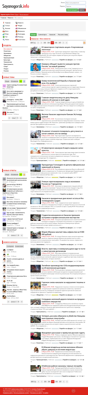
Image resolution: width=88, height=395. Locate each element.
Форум (20, 25)
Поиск (7, 39)
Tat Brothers (11, 296)
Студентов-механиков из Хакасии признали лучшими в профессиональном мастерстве (61, 216)
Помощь (20, 37)
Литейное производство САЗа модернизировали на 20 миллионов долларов (63, 266)
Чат (6, 37)
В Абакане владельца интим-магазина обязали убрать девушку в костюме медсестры (62, 348)
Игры (7, 34)
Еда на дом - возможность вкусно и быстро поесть (16, 213)
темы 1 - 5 (15, 118)
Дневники (21, 31)
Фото (6, 31)
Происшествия (9, 58)
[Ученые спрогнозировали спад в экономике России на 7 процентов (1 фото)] (35, 184)
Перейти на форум (66, 60)
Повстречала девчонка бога (17, 276)
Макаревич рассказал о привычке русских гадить (63, 333)
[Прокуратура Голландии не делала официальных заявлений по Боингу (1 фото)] (35, 167)
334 (48, 43)
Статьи (7, 25)
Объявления (22, 28)
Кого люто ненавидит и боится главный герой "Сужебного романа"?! (13, 93)
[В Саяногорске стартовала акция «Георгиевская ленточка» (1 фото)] (35, 50)
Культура (7, 60)
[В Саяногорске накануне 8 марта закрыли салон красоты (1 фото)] (35, 150)
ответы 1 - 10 (15, 235)
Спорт (6, 66)
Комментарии (19, 246)
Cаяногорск (42, 34)
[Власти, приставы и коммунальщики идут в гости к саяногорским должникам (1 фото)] (35, 251)
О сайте (45, 393)
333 (45, 43)
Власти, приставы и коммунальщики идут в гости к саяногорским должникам (63, 250)
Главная (3, 18)
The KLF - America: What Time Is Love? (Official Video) (17, 291)
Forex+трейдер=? (13, 223)
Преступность (8, 64)
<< (9, 118)
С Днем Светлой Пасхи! (15, 219)
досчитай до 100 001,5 (14, 184)
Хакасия (52, 34)
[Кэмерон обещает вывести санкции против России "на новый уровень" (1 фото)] (35, 67)
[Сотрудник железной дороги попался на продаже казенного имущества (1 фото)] (35, 301)
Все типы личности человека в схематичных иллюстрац (17, 203)
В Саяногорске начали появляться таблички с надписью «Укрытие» (13, 191)
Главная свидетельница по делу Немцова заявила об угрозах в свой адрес (60, 98)
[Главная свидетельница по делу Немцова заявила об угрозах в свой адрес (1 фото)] (35, 100)
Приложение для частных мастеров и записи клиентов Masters (15, 106)
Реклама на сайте (36, 393)
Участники (21, 39)
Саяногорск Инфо (17, 389)
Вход (16, 14)
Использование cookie (21, 393)
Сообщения (10, 246)
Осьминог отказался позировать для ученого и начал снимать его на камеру (62, 132)
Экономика (7, 53)
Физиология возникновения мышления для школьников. (17, 179)
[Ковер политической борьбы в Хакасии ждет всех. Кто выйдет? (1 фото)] (35, 83)
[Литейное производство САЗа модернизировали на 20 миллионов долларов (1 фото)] (35, 268)
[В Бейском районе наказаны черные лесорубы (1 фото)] (35, 368)
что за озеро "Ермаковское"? (17, 208)
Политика (7, 51)
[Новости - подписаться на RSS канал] (84, 42)
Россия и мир (63, 34)
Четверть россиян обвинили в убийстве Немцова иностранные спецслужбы (63, 317)
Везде (33, 34)
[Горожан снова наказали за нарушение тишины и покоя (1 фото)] (35, 285)
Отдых (6, 69)
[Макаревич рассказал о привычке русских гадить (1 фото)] (35, 335)
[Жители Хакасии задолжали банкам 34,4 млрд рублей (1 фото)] (35, 116)
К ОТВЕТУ (10, 250)
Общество (7, 55)
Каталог (7, 28)
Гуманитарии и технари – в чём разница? (16, 229)
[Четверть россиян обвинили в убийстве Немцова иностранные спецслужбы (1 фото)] (35, 319)
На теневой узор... (13, 265)
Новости (10, 18)
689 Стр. (33, 43)
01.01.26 (9, 281)
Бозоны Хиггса (12, 285)
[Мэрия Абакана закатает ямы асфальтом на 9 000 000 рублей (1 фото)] (35, 235)
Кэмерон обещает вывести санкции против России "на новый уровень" (61, 65)
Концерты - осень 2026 (14, 99)
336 (56, 43)
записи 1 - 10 (15, 302)
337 (60, 43)
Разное (6, 71)
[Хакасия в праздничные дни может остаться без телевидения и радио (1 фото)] (35, 200)
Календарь (21, 34)
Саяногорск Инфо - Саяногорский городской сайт (15, 6)
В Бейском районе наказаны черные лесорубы (62, 366)
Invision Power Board (38, 389)
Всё (21, 81)
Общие (7, 81)
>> (20, 118)
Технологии (8, 62)
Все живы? (10, 112)
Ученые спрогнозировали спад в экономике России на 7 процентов (61, 182)
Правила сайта (8, 393)
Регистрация (72, 10)
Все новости (8, 49)
